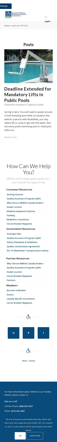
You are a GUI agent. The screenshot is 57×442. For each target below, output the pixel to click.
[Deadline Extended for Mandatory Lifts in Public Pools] (28, 66)
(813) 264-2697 (18, 411)
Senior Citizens (35, 105)
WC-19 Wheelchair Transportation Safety (27, 250)
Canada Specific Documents (21, 298)
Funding (11, 215)
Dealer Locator (14, 207)
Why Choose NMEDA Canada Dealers (25, 202)
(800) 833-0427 (26, 406)
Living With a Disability (15, 105)
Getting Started (15, 194)
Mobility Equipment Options (21, 211)
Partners (11, 280)
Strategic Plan (14, 233)
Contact (32, 361)
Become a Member (16, 290)
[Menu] (45, 17)
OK (20, 436)
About (24, 361)
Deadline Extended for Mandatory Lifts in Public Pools (27, 94)
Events (10, 294)
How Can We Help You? (28, 169)
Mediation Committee (18, 219)
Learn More (34, 436)
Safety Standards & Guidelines (22, 242)
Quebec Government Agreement (23, 246)
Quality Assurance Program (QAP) (24, 198)
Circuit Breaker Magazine (19, 223)
